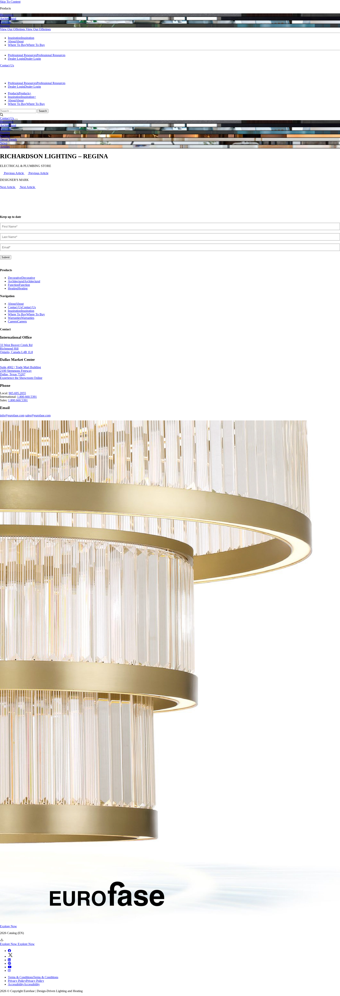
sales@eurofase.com (38, 415)
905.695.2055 (17, 393)
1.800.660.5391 (27, 396)
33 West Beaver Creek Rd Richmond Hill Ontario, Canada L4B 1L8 (16, 348)
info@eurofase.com (12, 415)
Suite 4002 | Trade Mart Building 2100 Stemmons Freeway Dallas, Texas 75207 (20, 371)
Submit (6, 257)
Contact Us (7, 65)
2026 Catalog (12, 933)
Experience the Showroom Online (21, 378)
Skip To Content (10, 1)
